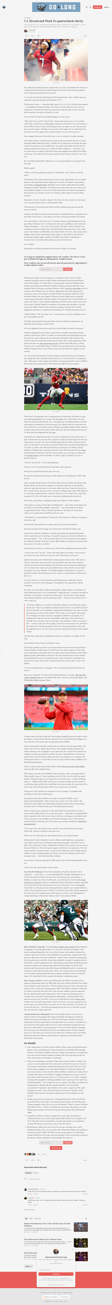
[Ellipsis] (87, 1189)
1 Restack (43, 1154)
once (75, 291)
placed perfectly (33, 455)
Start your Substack (51, 1297)
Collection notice (67, 1292)
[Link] (21, 258)
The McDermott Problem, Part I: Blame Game (43, 1239)
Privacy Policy (69, 1280)
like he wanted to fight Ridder (74, 766)
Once (58, 291)
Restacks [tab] (35, 1173)
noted (58, 1074)
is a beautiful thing (40, 185)
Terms (59, 1292)
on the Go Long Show (73, 288)
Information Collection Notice (55, 1280)
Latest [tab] (31, 1218)
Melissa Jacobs (32, 1189)
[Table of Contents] (2, 652)
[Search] (86, 7)
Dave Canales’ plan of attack (64, 947)
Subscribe (97, 7)
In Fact (30, 1198)
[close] (72, 1249)
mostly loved (80, 999)
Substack (47, 1301)
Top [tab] (26, 1218)
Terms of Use (64, 1278)
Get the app (64, 1297)
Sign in (106, 7)
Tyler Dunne (31, 30)
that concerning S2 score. (49, 343)
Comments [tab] (28, 1173)
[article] (56, 1229)
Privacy (55, 1292)
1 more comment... (29, 1210)
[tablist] (31, 1173)
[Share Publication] (90, 7)
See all (28, 1266)
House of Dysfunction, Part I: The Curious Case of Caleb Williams (47, 1224)
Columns (27, 18)
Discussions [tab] (37, 1218)
